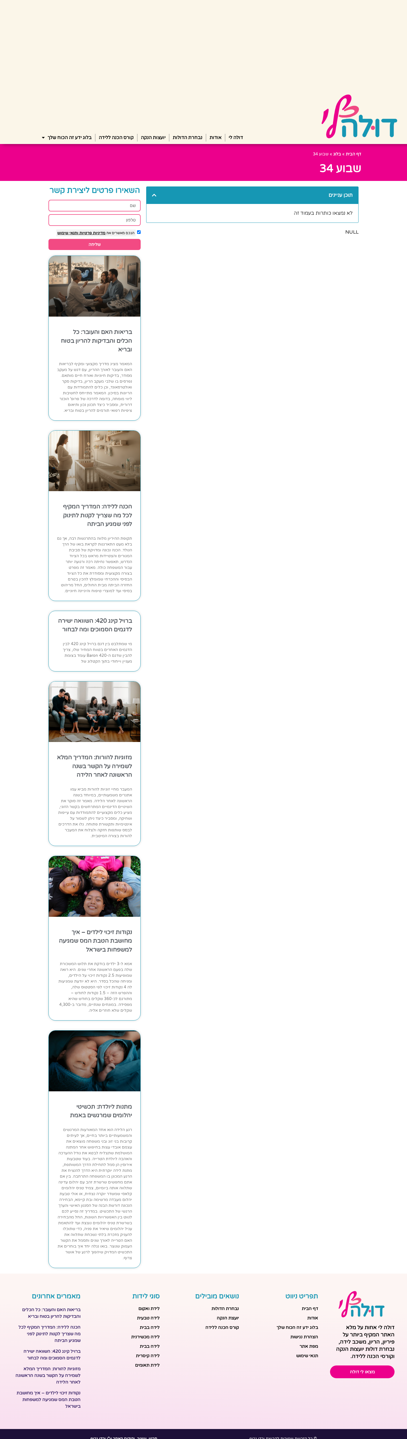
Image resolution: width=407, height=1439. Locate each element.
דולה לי (236, 137)
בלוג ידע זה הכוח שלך (70, 137)
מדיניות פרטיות (91, 233)
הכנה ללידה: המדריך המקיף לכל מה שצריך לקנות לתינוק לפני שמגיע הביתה (97, 515)
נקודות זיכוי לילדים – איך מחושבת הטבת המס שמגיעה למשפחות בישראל (95, 941)
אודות (215, 137)
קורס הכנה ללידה (116, 137)
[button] (154, 195)
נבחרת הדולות (187, 137)
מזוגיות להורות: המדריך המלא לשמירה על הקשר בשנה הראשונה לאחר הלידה (94, 766)
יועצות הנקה (153, 137)
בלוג (337, 154)
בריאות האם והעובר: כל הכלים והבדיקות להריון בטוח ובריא (96, 341)
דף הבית (353, 154)
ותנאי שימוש (67, 233)
